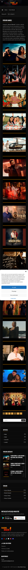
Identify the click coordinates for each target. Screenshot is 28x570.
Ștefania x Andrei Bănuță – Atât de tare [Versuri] (17, 472)
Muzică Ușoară (7, 493)
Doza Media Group (22, 566)
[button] (26, 271)
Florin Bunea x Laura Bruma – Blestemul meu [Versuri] (18, 456)
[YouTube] (4, 539)
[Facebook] (2, 539)
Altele (5, 434)
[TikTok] (6, 539)
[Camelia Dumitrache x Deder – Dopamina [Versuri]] (6, 466)
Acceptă (14, 287)
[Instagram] (10, 539)
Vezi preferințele (14, 295)
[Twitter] (8, 539)
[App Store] (19, 518)
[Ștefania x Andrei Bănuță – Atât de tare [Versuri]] (6, 473)
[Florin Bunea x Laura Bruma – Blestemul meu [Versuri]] (6, 458)
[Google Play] (7, 518)
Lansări (6, 442)
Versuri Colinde (7, 498)
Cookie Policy (13, 298)
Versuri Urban (7, 495)
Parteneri (3, 546)
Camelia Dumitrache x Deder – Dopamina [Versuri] (18, 464)
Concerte (6, 439)
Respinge (14, 291)
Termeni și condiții (5, 548)
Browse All (4, 14)
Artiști (5, 437)
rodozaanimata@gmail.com (7, 560)
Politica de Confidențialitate (7, 551)
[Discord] (13, 539)
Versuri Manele (7, 490)
